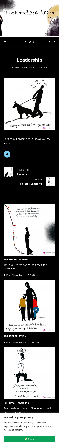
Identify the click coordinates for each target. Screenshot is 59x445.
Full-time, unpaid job (16, 403)
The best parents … (15, 335)
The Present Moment (16, 259)
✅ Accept (29, 439)
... (17, 268)
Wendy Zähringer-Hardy (23, 68)
